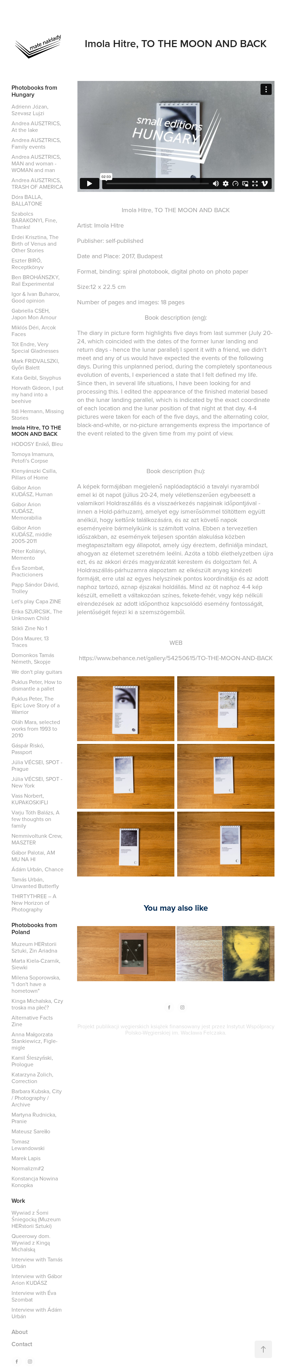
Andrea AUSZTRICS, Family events (36, 143)
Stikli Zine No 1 (29, 628)
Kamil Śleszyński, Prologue (32, 1061)
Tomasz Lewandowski (28, 1145)
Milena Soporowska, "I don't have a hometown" (36, 984)
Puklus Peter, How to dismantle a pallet (37, 685)
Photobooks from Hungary (34, 91)
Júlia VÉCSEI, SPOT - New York (37, 782)
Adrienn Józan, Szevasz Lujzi (30, 110)
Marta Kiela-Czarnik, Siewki (36, 964)
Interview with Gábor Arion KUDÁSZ (37, 1279)
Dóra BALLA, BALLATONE (27, 200)
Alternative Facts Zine (32, 1021)
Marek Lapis (26, 1158)
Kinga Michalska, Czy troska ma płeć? (37, 1004)
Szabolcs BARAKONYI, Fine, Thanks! (34, 220)
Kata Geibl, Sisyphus (36, 377)
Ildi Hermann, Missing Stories (38, 414)
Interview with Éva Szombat (34, 1296)
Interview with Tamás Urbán (37, 1262)
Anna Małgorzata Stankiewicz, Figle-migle (35, 1040)
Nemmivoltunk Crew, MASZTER (37, 839)
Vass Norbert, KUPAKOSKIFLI (30, 799)
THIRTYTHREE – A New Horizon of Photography (34, 902)
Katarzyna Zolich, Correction (32, 1078)
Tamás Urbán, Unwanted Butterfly (35, 882)
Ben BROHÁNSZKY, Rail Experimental (36, 280)
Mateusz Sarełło (31, 1131)
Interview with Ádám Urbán (37, 1313)
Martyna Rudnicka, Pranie (34, 1118)
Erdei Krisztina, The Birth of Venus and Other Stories (35, 243)
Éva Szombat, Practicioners (28, 571)
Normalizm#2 (28, 1168)
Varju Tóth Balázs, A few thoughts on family (36, 818)
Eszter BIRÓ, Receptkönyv (28, 263)
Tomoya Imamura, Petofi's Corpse (33, 457)
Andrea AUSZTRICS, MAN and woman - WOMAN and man (36, 163)
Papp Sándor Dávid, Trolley (35, 588)
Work (18, 1200)
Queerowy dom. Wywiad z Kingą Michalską (31, 1242)
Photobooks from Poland (34, 928)
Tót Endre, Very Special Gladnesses (35, 347)
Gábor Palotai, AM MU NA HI (33, 856)
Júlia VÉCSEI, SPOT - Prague (37, 765)
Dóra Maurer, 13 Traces (30, 641)
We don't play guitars (37, 672)
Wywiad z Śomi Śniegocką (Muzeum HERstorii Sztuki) (36, 1219)
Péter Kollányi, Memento (29, 554)
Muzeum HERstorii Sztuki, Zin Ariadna (34, 947)
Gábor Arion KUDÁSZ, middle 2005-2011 (32, 534)
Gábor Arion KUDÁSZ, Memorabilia (27, 510)
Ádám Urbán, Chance (37, 869)
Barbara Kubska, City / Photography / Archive (37, 1097)
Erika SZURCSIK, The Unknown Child (37, 614)
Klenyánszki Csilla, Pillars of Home (34, 474)
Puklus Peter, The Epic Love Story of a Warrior (36, 705)
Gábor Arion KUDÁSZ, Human (32, 491)
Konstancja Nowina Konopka (35, 1182)
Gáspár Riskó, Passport (28, 748)
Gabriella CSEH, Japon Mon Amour (34, 314)
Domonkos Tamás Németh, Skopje (33, 658)
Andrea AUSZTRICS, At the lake (36, 126)
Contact (22, 1344)
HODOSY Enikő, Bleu (37, 444)
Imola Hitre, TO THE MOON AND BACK (36, 431)
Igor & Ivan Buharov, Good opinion (36, 297)
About (20, 1332)
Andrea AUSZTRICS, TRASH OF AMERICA (37, 183)
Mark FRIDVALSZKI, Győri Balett (35, 364)
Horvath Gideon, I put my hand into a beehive (37, 394)
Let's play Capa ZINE (36, 601)
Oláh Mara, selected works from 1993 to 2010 (36, 728)
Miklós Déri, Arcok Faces (34, 330)
